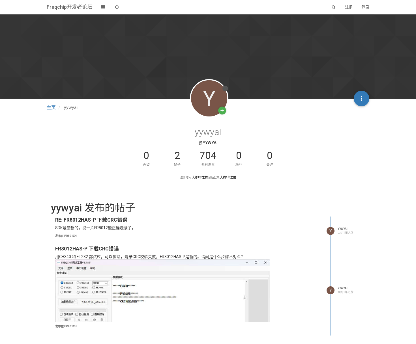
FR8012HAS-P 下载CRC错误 (87, 249)
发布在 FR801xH (66, 235)
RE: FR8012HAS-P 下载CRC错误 (91, 220)
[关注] (222, 110)
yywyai (343, 228)
